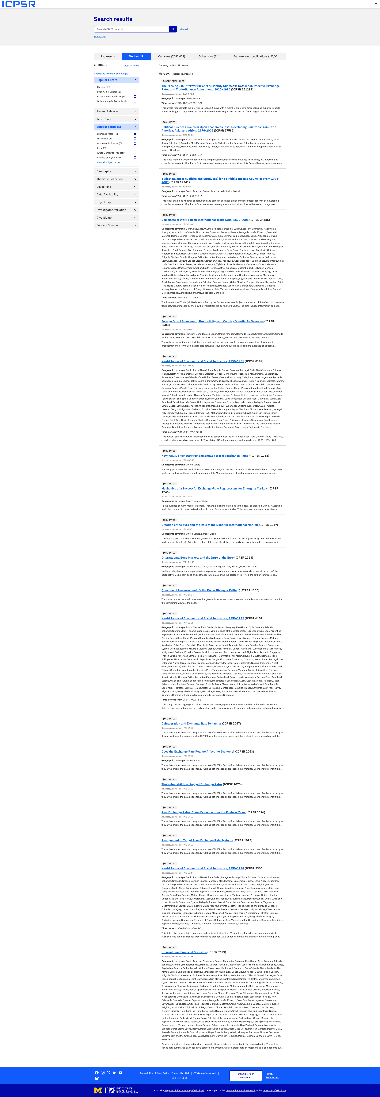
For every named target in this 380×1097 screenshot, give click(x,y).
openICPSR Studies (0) (109, 91)
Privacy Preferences (272, 1075)
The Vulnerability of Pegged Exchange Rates (192, 784)
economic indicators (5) (109, 143)
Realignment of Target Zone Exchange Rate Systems (197, 840)
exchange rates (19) (107, 133)
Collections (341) (209, 56)
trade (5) (101, 148)
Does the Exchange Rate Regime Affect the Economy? (198, 751)
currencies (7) (104, 138)
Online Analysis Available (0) (112, 101)
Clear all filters (131, 65)
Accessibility (146, 1073)
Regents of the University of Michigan (184, 1090)
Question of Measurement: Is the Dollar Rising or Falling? (201, 590)
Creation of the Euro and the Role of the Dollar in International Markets (210, 525)
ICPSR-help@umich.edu (205, 1073)
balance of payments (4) (109, 157)
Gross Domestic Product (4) (111, 152)
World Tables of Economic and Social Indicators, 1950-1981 (203, 361)
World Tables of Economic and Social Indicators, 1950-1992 (203, 618)
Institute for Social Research (240, 1090)
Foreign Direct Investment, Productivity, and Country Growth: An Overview (213, 321)
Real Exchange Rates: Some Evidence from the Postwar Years (204, 812)
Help (187, 1073)
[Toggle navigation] (376, 4)
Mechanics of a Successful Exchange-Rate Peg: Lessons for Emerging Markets (215, 488)
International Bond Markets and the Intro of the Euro (198, 557)
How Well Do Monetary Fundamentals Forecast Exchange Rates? (206, 456)
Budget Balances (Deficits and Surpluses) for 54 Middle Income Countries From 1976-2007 (220, 180)
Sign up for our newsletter (246, 1075)
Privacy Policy (162, 1073)
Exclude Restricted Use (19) (111, 96)
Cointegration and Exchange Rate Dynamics (191, 723)
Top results (108, 56)
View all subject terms (108, 162)
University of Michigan (274, 1090)
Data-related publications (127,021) (257, 56)
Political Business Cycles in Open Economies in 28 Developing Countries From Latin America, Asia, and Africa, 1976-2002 (219, 128)
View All (184, 29)
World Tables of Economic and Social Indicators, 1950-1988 (203, 868)
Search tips (100, 36)
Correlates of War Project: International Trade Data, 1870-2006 (205, 220)
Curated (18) (103, 87)
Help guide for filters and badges (111, 73)
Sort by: (164, 73)
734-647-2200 (179, 1078)
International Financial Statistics (184, 952)
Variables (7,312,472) (171, 56)
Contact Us (177, 1073)
